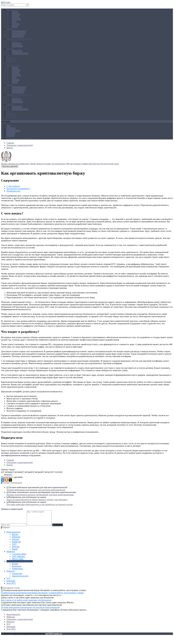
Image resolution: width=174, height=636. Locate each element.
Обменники (17, 46)
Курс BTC (11, 61)
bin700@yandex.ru (53, 633)
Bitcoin (15, 12)
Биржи (15, 41)
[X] (10, 480)
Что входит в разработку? (18, 188)
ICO (8, 56)
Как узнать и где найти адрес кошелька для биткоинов (26, 600)
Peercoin (15, 24)
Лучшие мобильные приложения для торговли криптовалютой (36, 490)
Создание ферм (19, 31)
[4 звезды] (36, 472)
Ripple (15, 27)
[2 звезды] (16, 472)
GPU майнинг (18, 34)
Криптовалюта (13, 10)
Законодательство (20, 53)
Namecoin (16, 19)
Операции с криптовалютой (20, 39)
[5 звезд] (45, 472)
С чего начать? (13, 186)
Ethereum (16, 14)
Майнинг (11, 29)
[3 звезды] (26, 472)
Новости (11, 49)
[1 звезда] (6, 472)
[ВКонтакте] (2, 480)
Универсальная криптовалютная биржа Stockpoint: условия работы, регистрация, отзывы (42, 593)
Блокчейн (11, 58)
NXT (14, 22)
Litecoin (15, 17)
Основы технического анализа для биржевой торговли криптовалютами (40, 495)
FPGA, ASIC (18, 36)
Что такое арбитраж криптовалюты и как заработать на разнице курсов (40, 504)
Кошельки (16, 44)
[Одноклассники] (6, 480)
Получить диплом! (9, 166)
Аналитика (17, 51)
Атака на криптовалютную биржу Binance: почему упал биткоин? (37, 499)
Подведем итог (14, 191)
